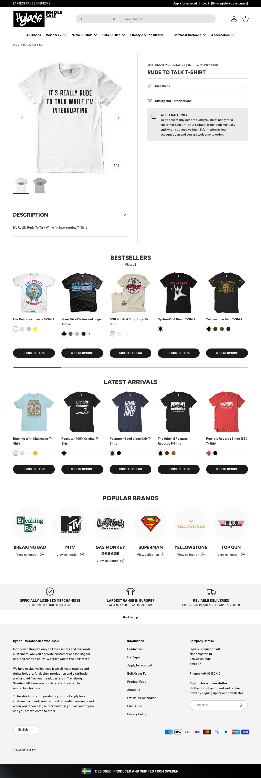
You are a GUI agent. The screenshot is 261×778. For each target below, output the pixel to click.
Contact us (135, 649)
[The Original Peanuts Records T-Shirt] (179, 412)
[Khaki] (22, 453)
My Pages (133, 657)
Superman (150, 547)
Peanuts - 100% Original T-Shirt (80, 440)
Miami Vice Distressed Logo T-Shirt (81, 321)
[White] (125, 334)
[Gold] (35, 453)
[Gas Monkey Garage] (110, 524)
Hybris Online (28, 749)
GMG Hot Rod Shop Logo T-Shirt (129, 321)
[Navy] (83, 334)
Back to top (130, 617)
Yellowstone (190, 547)
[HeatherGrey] (29, 329)
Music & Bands (82, 35)
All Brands (33, 35)
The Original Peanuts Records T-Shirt (173, 440)
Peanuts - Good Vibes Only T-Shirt (130, 440)
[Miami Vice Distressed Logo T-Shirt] (82, 292)
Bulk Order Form (138, 673)
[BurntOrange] (173, 453)
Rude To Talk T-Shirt (33, 45)
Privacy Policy (137, 714)
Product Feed (136, 681)
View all (130, 264)
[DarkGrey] (70, 334)
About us (133, 689)
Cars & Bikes (111, 35)
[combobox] (146, 18)
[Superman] (150, 524)
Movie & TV (54, 35)
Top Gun (231, 547)
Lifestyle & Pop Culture (147, 35)
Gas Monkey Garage (110, 550)
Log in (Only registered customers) (225, 3)
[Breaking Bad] (29, 524)
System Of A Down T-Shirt (176, 319)
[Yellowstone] (190, 524)
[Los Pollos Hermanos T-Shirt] (34, 292)
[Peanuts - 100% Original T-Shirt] (82, 412)
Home (16, 45)
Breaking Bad (30, 547)
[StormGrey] (119, 334)
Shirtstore (82, 659)
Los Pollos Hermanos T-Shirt (33, 319)
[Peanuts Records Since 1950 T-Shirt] (227, 412)
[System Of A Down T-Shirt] (179, 292)
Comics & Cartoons (187, 35)
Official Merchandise (141, 698)
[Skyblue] (22, 329)
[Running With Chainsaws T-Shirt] (34, 412)
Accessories (220, 35)
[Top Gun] (231, 524)
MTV (70, 547)
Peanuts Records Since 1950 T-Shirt (226, 440)
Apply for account (185, 3)
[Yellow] (35, 329)
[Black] (119, 453)
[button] (245, 18)
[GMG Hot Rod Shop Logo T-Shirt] (131, 292)
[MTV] (70, 524)
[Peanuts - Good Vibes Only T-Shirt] (131, 412)
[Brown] (215, 329)
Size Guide (134, 706)
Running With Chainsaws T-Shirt (32, 440)
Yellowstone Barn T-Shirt (224, 319)
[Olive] (222, 329)
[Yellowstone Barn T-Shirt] (227, 292)
